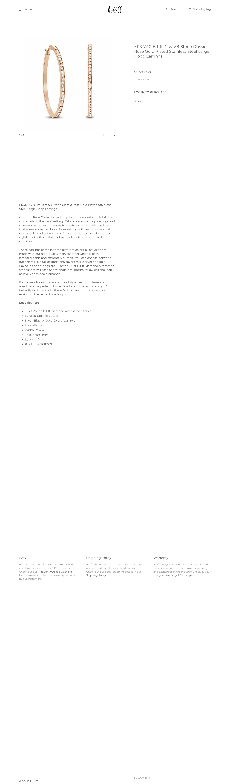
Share (137, 101)
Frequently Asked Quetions (55, 571)
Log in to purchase (150, 92)
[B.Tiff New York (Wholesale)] (115, 9)
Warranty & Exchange (179, 575)
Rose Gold (143, 79)
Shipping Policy (96, 575)
